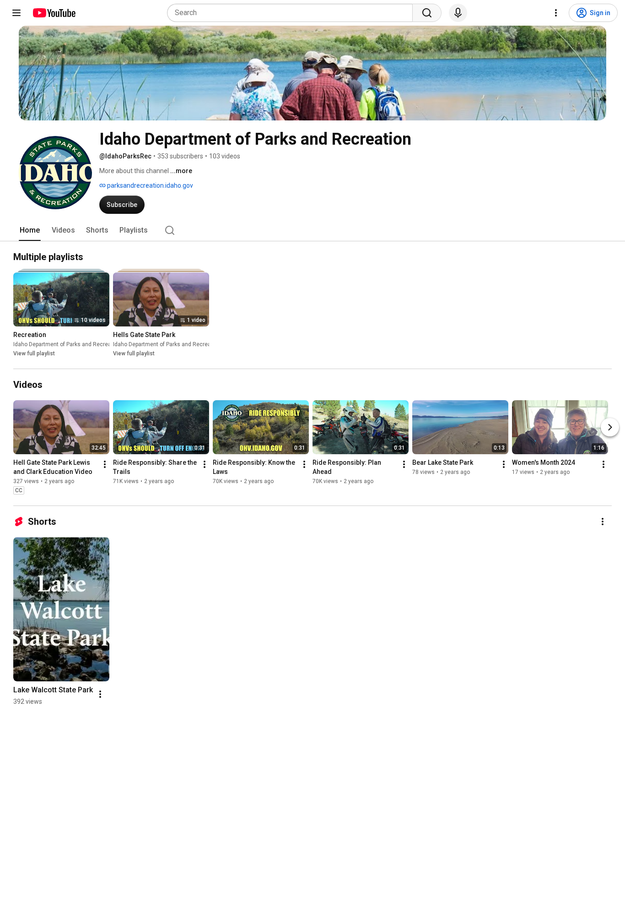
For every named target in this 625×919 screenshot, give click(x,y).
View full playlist (34, 353)
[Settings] (555, 12)
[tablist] (312, 230)
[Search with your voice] (458, 13)
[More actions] (105, 464)
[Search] (427, 13)
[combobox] (292, 12)
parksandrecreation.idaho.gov (149, 185)
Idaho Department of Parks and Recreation (67, 344)
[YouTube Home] (54, 13)
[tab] (30, 230)
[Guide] (16, 12)
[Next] (610, 427)
